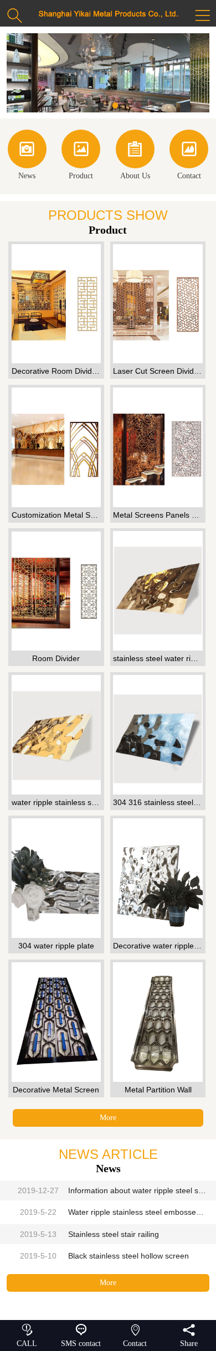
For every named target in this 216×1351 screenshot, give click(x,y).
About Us (135, 159)
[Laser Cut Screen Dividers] (157, 304)
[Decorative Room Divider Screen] (56, 304)
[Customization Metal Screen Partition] (56, 447)
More (108, 1117)
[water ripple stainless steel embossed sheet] (56, 734)
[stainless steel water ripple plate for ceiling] (157, 590)
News (27, 159)
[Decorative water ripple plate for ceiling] (157, 878)
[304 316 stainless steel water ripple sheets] (157, 734)
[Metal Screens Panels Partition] (157, 447)
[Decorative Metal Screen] (56, 1022)
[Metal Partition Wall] (157, 1022)
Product (81, 159)
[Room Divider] (56, 590)
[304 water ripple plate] (56, 878)
